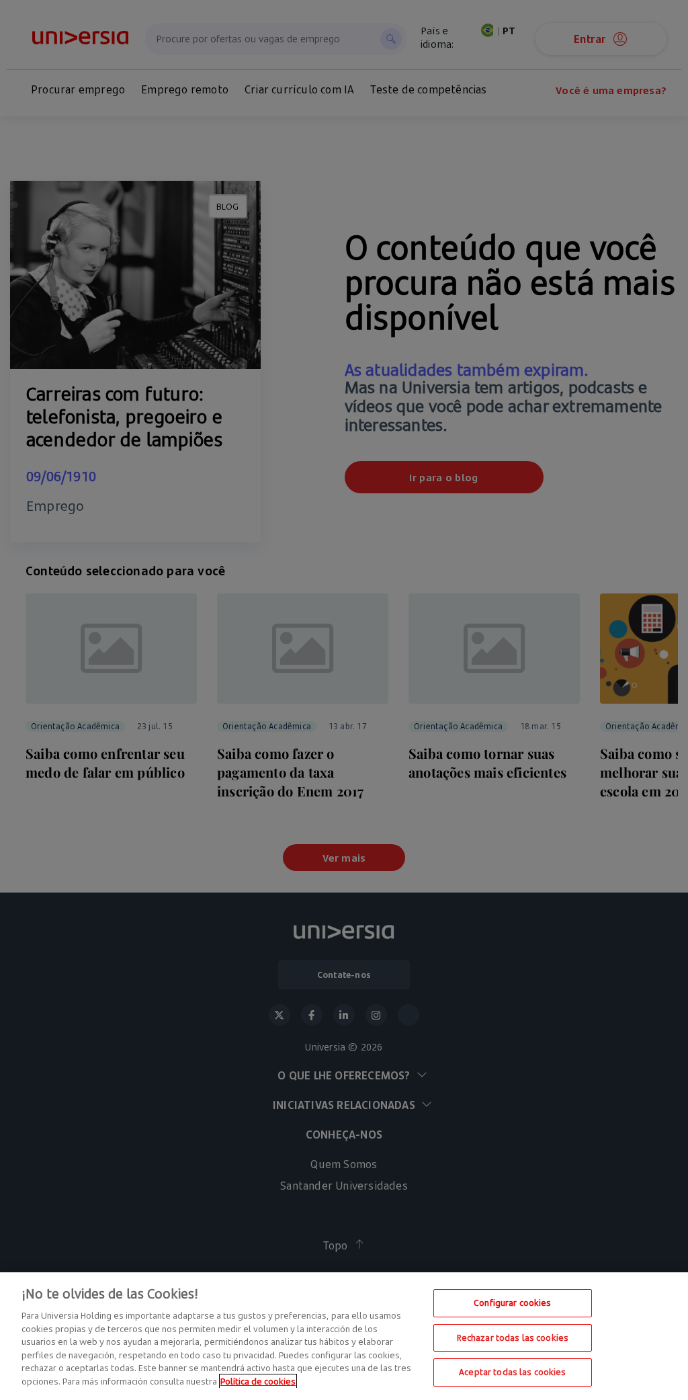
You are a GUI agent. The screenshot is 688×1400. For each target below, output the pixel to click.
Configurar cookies (512, 1302)
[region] (344, 1336)
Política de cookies (258, 1381)
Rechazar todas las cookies (512, 1337)
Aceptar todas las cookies (512, 1372)
